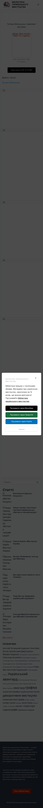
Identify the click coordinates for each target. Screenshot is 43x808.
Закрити (21, 429)
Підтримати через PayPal (21, 421)
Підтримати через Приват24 (21, 415)
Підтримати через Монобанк (21, 408)
